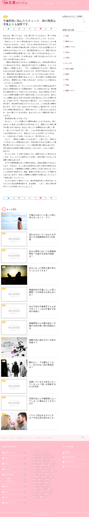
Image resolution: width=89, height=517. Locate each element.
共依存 (48, 468)
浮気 (58, 3)
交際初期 (43, 465)
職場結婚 (36, 488)
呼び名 (54, 471)
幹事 (41, 473)
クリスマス (37, 456)
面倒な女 (48, 493)
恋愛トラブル (70, 47)
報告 (35, 473)
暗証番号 (45, 476)
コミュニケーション (48, 456)
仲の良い (51, 465)
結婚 (73, 3)
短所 (41, 482)
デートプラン (45, 459)
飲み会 (35, 496)
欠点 (52, 476)
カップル (22, 3)
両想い (35, 465)
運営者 (67, 452)
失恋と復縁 (48, 3)
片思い (65, 3)
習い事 (47, 485)
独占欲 (48, 479)
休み (42, 468)
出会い (38, 3)
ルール (53, 462)
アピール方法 (37, 453)
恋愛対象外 (37, 476)
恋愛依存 (48, 473)
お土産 (35, 451)
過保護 (42, 491)
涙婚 (35, 479)
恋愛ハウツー (70, 90)
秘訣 (47, 482)
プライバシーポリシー (73, 466)
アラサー (46, 453)
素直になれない (38, 485)
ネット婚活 (37, 462)
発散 (35, 482)
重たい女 (50, 491)
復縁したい (69, 41)
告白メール (37, 471)
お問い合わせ (70, 461)
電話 (41, 493)
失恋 (67, 36)
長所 (35, 493)
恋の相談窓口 (24, 8)
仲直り (35, 468)
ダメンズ (36, 459)
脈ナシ (43, 488)
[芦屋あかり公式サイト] (9, 2)
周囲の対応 (46, 471)
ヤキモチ (45, 462)
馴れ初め (43, 496)
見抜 (50, 488)
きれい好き (44, 451)
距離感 (35, 491)
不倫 (31, 3)
